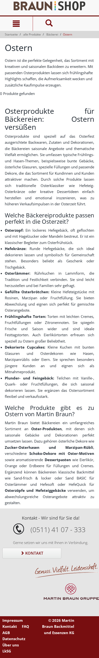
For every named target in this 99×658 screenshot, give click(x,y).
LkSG (6, 651)
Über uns (10, 645)
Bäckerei (52, 34)
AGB (6, 632)
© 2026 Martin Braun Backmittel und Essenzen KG (58, 626)
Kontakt (33, 553)
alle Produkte (32, 34)
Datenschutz (13, 638)
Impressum (12, 620)
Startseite (11, 34)
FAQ (25, 626)
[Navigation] (16, 23)
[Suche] (49, 23)
